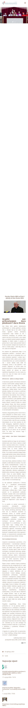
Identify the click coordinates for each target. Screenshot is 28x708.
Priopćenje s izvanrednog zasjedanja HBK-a (13, 704)
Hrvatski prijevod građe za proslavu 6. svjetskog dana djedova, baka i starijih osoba (14, 673)
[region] (14, 15)
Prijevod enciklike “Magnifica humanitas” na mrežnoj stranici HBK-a (14, 689)
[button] (12, 21)
